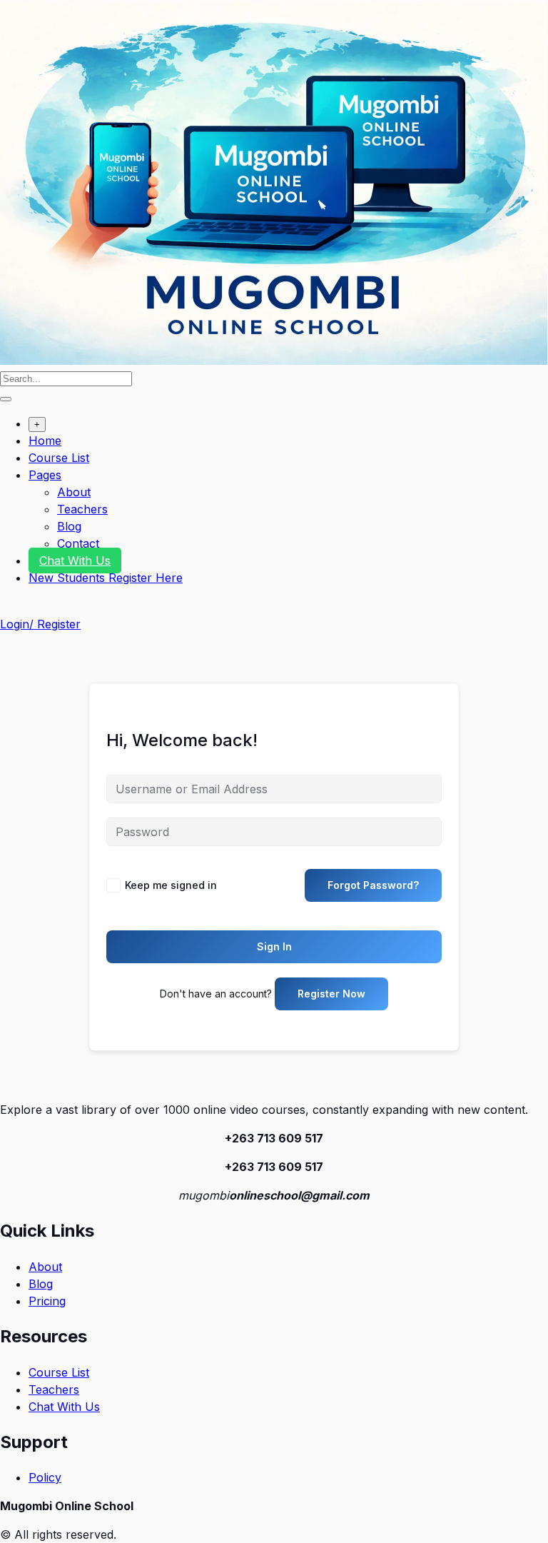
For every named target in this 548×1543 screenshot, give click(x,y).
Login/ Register (40, 624)
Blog (69, 526)
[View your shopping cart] (7, 607)
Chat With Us (75, 560)
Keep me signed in (171, 885)
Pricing (47, 1301)
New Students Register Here (106, 578)
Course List (59, 458)
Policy (45, 1477)
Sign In (274, 946)
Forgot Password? (373, 885)
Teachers (82, 509)
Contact (78, 543)
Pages (45, 475)
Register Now (331, 993)
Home (45, 440)
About (74, 492)
